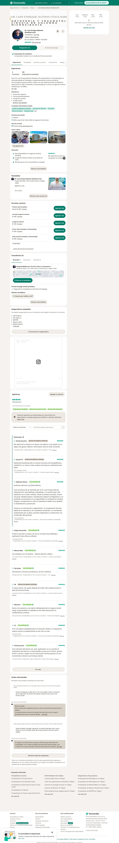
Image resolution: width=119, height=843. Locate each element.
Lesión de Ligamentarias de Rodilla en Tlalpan (60, 782)
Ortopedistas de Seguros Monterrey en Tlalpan (93, 788)
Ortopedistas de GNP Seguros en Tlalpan (91, 782)
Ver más (44, 669)
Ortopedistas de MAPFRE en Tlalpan (89, 791)
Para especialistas (66, 819)
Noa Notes (66, 823)
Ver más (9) (15, 796)
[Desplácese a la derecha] (65, 62)
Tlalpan (50, 268)
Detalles (24, 209)
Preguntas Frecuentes (42, 827)
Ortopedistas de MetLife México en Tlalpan (92, 785)
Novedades (27, 62)
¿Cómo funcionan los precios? (23, 249)
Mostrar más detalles (39, 169)
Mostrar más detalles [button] (20, 103)
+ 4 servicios (16, 243)
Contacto (13, 821)
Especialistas (39, 817)
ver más (14, 89)
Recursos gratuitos (67, 825)
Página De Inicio (15, 8)
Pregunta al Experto (41, 821)
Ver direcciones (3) (26, 126)
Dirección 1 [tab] (16, 260)
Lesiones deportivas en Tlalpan (55, 778)
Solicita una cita (89, 28)
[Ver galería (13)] (58, 31)
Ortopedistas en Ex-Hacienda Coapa (23, 782)
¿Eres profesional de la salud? (96, 3)
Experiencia (17, 62)
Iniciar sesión (78, 3)
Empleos (19, 823)
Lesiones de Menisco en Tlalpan (55, 788)
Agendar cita (59, 208)
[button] (22, 296)
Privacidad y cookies (16, 817)
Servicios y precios (40, 62)
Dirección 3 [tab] (37, 260)
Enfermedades (40, 825)
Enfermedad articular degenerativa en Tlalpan (60, 791)
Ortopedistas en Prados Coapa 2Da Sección (25, 793)
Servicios (38, 823)
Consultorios (53, 62)
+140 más (16, 326)
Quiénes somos (15, 819)
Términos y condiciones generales (21, 825)
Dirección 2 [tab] (27, 260)
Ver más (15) (49, 794)
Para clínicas (65, 821)
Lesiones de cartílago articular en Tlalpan (58, 785)
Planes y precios (66, 817)
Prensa (12, 827)
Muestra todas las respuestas (38, 756)
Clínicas (37, 819)
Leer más (21, 838)
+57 (35, 111)
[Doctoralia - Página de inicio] (21, 3)
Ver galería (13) (18, 146)
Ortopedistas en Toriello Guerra (21, 778)
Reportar (54, 450)
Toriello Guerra (43, 268)
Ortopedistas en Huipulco (19, 790)
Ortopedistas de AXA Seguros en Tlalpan (91, 778)
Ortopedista (24, 8)
